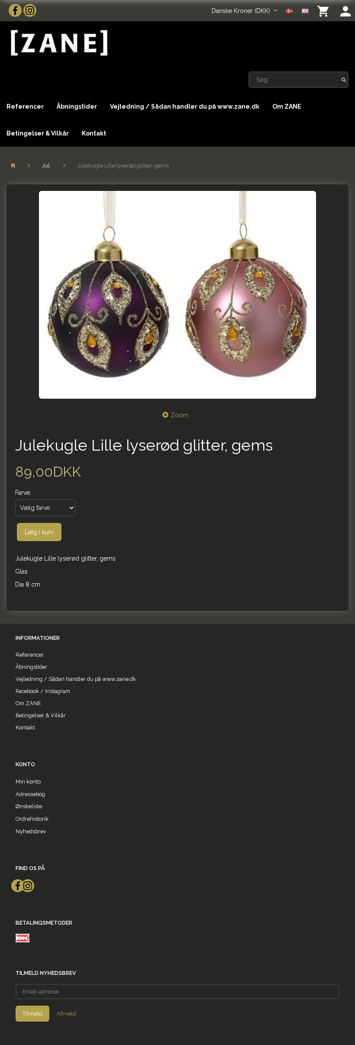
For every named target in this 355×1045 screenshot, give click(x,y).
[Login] (345, 10)
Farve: (23, 492)
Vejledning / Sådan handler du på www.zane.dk (184, 106)
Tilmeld (32, 1013)
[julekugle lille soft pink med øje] (177, 295)
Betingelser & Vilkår (37, 133)
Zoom (179, 415)
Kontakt (94, 133)
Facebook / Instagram (43, 691)
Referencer (25, 106)
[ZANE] (58, 43)
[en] (305, 10)
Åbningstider (77, 106)
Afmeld (66, 1013)
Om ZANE (286, 106)
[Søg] (344, 79)
